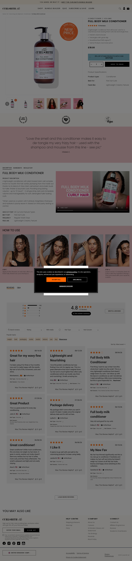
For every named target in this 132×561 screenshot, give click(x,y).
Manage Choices (66, 286)
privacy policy (72, 272)
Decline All (77, 280)
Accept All (56, 280)
